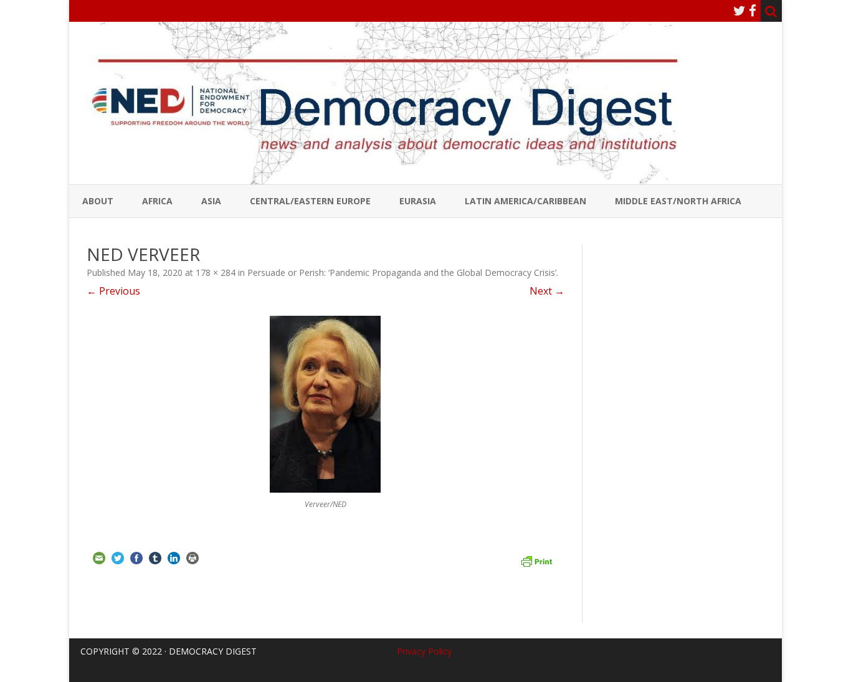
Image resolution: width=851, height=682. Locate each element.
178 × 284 (215, 272)
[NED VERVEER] (325, 404)
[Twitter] (739, 10)
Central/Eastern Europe (310, 201)
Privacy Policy (424, 651)
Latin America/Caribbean (525, 201)
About (97, 201)
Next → (547, 291)
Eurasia (417, 201)
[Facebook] (752, 10)
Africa (157, 201)
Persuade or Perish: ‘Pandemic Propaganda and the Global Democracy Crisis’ (401, 272)
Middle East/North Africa (678, 201)
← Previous (113, 291)
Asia (211, 201)
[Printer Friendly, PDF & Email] (536, 559)
